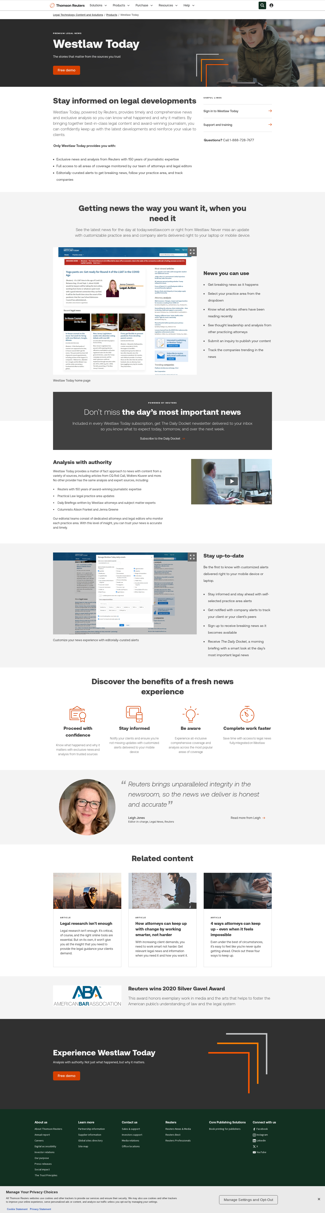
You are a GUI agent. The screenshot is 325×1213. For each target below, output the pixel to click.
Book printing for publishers (225, 1129)
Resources (166, 5)
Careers (39, 1140)
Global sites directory (90, 1140)
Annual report (42, 1135)
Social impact (42, 1169)
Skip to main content (17, 3)
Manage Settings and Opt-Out (248, 1200)
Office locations (131, 1146)
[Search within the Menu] (262, 5)
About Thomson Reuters (48, 1129)
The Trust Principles (46, 1175)
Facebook (262, 1129)
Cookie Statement (17, 1209)
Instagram (262, 1135)
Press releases (43, 1164)
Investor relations (45, 1152)
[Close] (319, 1199)
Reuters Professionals (178, 1140)
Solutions (96, 5)
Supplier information (89, 1135)
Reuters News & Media (178, 1129)
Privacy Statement (39, 1209)
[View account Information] (271, 5)
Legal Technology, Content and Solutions (78, 14)
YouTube (261, 1152)
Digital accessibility (45, 1146)
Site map (83, 1146)
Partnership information (91, 1129)
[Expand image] (192, 251)
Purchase (142, 5)
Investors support (132, 1135)
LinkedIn (261, 1140)
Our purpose (42, 1158)
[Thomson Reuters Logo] (68, 5)
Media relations (130, 1140)
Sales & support (131, 1129)
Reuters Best (173, 1135)
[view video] (231, 481)
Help (187, 5)
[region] (162, 1199)
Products (119, 5)
